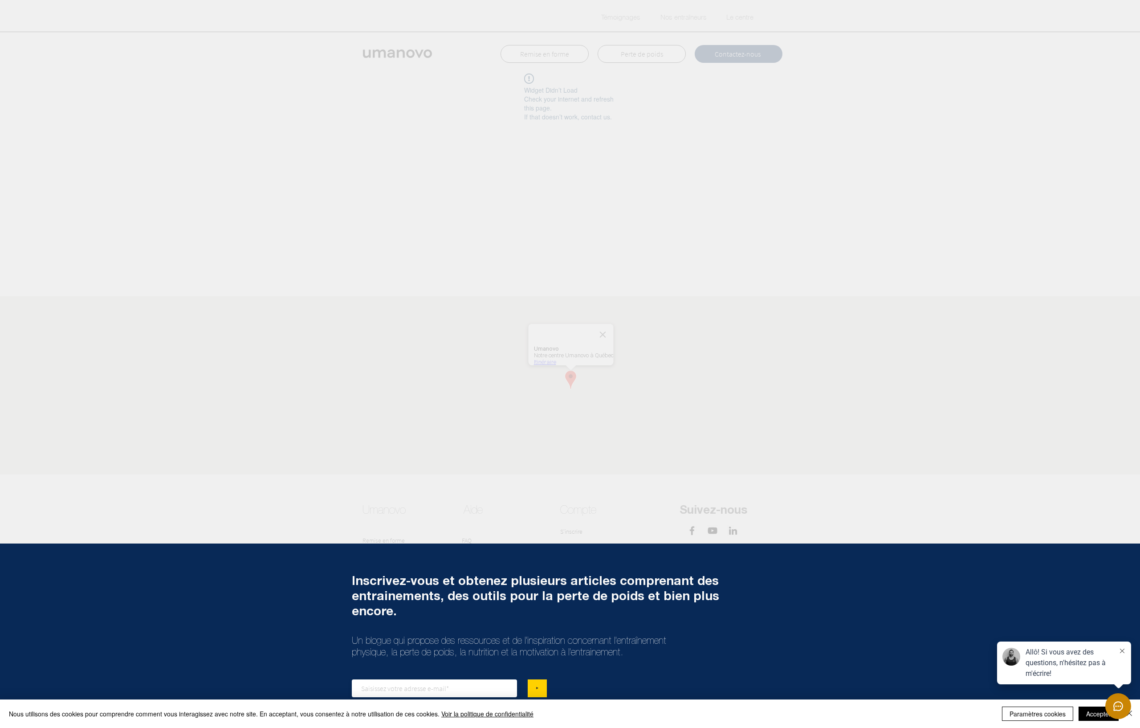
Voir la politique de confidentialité (487, 713)
